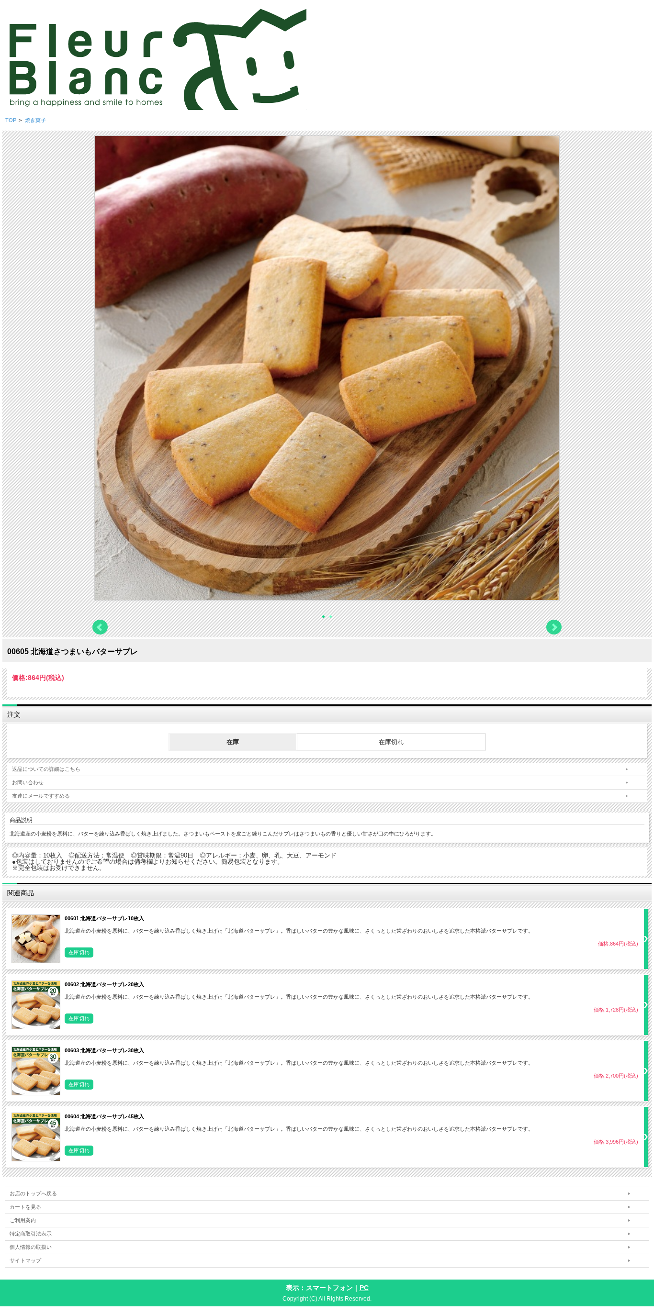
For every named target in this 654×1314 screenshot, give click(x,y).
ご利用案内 (23, 1220)
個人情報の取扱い (31, 1247)
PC (364, 1288)
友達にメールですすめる (41, 796)
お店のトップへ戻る (33, 1193)
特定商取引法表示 (31, 1233)
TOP (10, 120)
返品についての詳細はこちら (46, 769)
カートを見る (25, 1207)
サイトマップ (25, 1260)
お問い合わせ (28, 782)
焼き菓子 (35, 120)
